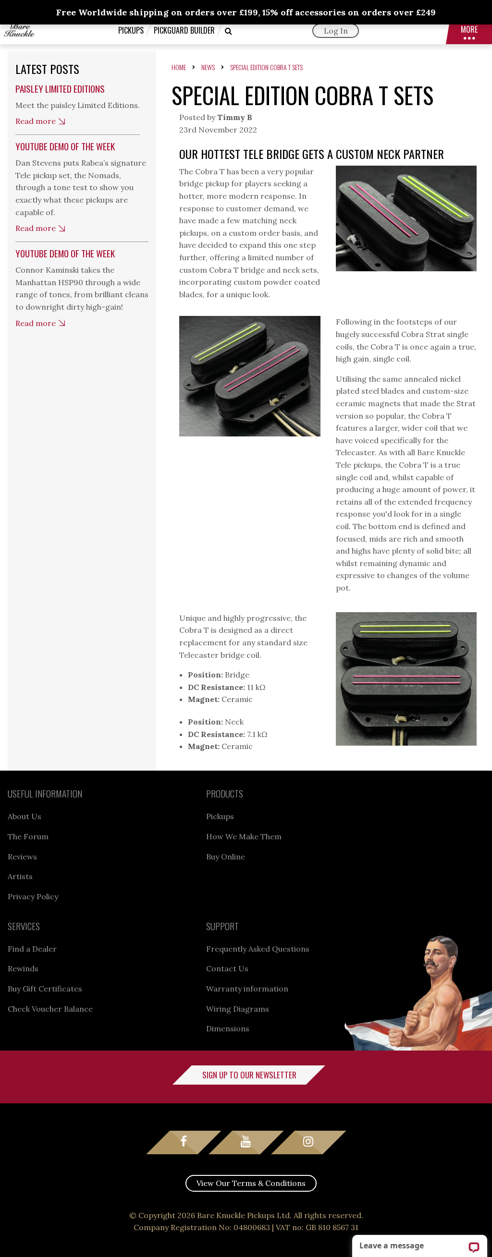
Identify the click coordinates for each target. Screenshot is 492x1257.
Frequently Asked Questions (257, 949)
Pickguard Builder (184, 30)
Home (179, 67)
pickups (131, 30)
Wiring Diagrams (237, 1009)
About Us (24, 816)
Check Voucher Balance (50, 1009)
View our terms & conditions (251, 1183)
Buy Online (225, 856)
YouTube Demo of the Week (65, 146)
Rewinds (23, 968)
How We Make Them (244, 836)
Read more (35, 121)
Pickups (220, 816)
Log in (336, 31)
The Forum (28, 836)
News (208, 67)
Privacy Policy (33, 896)
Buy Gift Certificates (45, 988)
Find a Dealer (32, 949)
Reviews (22, 856)
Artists (20, 876)
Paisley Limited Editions (60, 89)
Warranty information (247, 988)
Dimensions (227, 1028)
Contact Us (227, 968)
